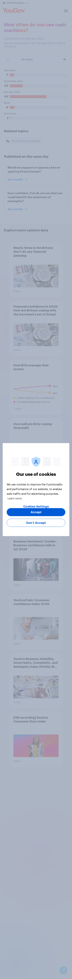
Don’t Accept (36, 522)
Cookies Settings (36, 506)
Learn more (15, 498)
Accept (36, 512)
